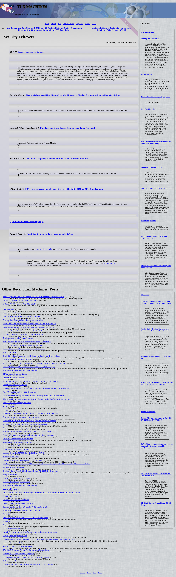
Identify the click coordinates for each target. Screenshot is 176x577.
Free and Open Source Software (14, 543)
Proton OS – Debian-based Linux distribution (18, 546)
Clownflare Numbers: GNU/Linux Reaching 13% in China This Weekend (28, 564)
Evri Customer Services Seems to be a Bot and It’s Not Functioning (156, 142)
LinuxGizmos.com (148, 412)
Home (47, 24)
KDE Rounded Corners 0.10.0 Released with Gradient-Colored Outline (27, 342)
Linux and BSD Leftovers (11, 489)
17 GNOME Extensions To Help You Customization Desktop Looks (26, 550)
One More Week (8, 309)
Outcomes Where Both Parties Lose (154, 188)
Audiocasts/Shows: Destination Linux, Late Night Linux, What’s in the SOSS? (111, 29)
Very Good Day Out (148, 109)
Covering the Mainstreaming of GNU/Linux (17, 360)
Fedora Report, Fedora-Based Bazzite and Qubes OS (21, 510)
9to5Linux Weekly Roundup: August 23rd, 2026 (19, 304)
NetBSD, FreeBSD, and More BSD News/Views (19, 392)
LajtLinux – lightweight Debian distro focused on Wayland (23, 334)
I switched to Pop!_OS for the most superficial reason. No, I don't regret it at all (30, 413)
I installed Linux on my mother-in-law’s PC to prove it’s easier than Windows (29, 421)
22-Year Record (146, 74)
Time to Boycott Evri (148, 221)
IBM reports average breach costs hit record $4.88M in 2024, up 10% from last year (64, 189)
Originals (79, 24)
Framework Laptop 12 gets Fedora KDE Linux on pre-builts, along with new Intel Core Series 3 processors (39, 539)
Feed (94, 24)
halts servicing (109, 263)
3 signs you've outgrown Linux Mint (15, 536)
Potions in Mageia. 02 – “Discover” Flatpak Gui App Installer (24, 331)
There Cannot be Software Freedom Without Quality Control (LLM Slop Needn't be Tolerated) (35, 363)
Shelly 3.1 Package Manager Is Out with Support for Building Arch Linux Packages (156, 302)
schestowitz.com (147, 32)
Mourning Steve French (11, 457)
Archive (87, 24)
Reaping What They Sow (150, 39)
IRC (59, 24)
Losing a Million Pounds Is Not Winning (16, 478)
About (53, 24)
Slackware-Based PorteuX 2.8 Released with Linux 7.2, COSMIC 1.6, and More (157, 383)
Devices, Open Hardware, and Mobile (16, 500)
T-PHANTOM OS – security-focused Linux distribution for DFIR (25, 424)
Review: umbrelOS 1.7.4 (11, 446)
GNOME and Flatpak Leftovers (14, 378)
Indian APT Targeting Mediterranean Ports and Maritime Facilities (57, 158)
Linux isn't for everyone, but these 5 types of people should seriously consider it (30, 532)
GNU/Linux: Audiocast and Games (15, 374)
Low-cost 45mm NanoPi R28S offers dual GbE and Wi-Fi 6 (23, 453)
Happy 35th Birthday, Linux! (12, 313)
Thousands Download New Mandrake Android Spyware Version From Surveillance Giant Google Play (73, 95)
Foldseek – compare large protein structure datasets (21, 417)
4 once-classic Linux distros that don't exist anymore (21, 316)
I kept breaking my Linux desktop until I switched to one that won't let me (28, 327)
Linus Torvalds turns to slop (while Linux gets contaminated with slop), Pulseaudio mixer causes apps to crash (41, 493)
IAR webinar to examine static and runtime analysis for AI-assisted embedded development (157, 446)
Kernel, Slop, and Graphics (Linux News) (17, 403)
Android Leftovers (9, 406)
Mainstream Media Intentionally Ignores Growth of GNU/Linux (24, 460)
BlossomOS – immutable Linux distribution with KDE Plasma (24, 349)
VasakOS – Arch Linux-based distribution (17, 442)
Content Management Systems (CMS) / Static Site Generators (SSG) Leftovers (30, 381)
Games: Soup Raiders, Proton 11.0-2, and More (19, 300)
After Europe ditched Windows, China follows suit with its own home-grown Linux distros (33, 297)
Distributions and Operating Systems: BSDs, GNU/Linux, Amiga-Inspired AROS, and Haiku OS (36, 388)
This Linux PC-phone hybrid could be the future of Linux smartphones (27, 431)
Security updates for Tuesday (31, 52)
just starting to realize (45, 249)
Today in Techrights (10, 352)
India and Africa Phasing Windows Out (16, 482)
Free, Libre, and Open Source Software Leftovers (20, 370)
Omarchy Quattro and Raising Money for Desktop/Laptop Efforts (25, 507)
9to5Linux (145, 295)
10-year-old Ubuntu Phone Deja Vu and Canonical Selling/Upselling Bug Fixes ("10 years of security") (38, 399)
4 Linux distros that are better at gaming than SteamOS (22, 428)
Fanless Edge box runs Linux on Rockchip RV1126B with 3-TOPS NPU (156, 419)
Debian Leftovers (9, 514)
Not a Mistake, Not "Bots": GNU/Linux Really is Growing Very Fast (26, 557)
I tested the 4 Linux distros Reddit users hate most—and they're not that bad (29, 324)
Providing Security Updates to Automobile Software (51, 234)
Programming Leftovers (11, 410)
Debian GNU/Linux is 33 (11, 528)
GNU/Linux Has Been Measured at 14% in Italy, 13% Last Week (25, 518)
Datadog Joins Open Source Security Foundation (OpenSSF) (68, 128)
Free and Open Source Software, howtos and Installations (23, 320)
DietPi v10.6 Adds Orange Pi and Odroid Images (20, 449)
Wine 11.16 (7, 521)
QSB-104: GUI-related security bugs (26, 221)
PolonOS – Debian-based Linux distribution (18, 439)
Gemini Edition (68, 24)
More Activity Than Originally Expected (155, 97)
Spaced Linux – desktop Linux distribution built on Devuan (23, 345)
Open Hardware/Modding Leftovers (15, 385)
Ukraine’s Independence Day (151, 167)
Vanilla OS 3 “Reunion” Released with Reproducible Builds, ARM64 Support (155, 330)
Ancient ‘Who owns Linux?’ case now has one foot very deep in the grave (28, 435)
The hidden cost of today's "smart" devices (18, 338)
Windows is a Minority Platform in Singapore (18, 554)
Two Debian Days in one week (13, 467)
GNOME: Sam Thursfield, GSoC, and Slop (18, 503)
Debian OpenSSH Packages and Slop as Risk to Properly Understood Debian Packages (33, 395)
